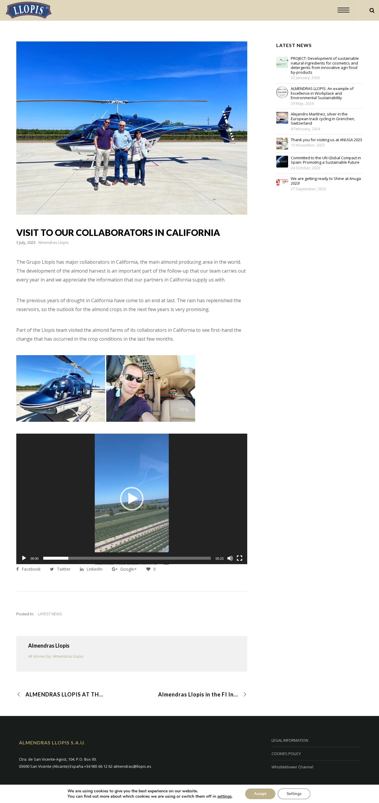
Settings (294, 793)
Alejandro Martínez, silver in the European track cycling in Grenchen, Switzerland (323, 119)
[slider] (127, 558)
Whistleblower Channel (292, 767)
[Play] (24, 558)
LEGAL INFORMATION (290, 740)
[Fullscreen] (240, 558)
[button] (132, 499)
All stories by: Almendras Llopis (55, 656)
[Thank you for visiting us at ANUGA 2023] (282, 143)
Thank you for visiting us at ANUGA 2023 (326, 140)
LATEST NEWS (50, 614)
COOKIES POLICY (286, 753)
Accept (260, 793)
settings (224, 796)
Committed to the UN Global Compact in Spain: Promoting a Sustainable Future (326, 160)
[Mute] (230, 558)
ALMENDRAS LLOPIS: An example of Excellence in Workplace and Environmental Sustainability (322, 93)
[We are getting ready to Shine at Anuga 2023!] (282, 182)
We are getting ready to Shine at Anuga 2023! (326, 181)
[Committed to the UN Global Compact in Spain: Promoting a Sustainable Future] (282, 162)
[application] (131, 499)
